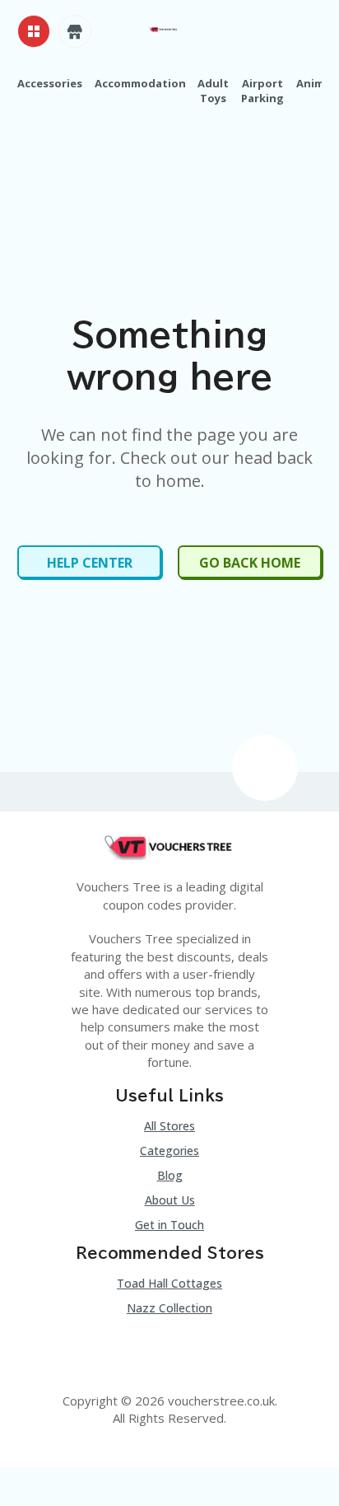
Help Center (89, 563)
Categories (169, 1150)
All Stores (169, 1126)
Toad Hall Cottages (169, 1283)
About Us (170, 1200)
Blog (170, 1175)
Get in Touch (169, 1224)
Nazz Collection (169, 1308)
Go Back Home (249, 563)
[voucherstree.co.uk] (163, 27)
